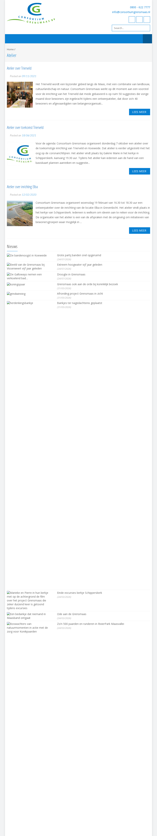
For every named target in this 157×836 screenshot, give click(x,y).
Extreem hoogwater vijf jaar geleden (79, 264)
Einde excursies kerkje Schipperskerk (79, 593)
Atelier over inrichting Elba (22, 186)
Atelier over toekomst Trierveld (25, 127)
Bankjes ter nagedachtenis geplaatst (79, 303)
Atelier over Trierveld (19, 68)
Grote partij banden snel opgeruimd (79, 255)
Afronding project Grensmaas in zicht (80, 293)
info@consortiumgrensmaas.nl (131, 12)
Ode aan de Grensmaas (71, 614)
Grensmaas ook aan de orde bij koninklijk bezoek (87, 284)
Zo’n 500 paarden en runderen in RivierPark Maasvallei (90, 624)
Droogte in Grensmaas (71, 274)
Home (10, 49)
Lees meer (139, 112)
